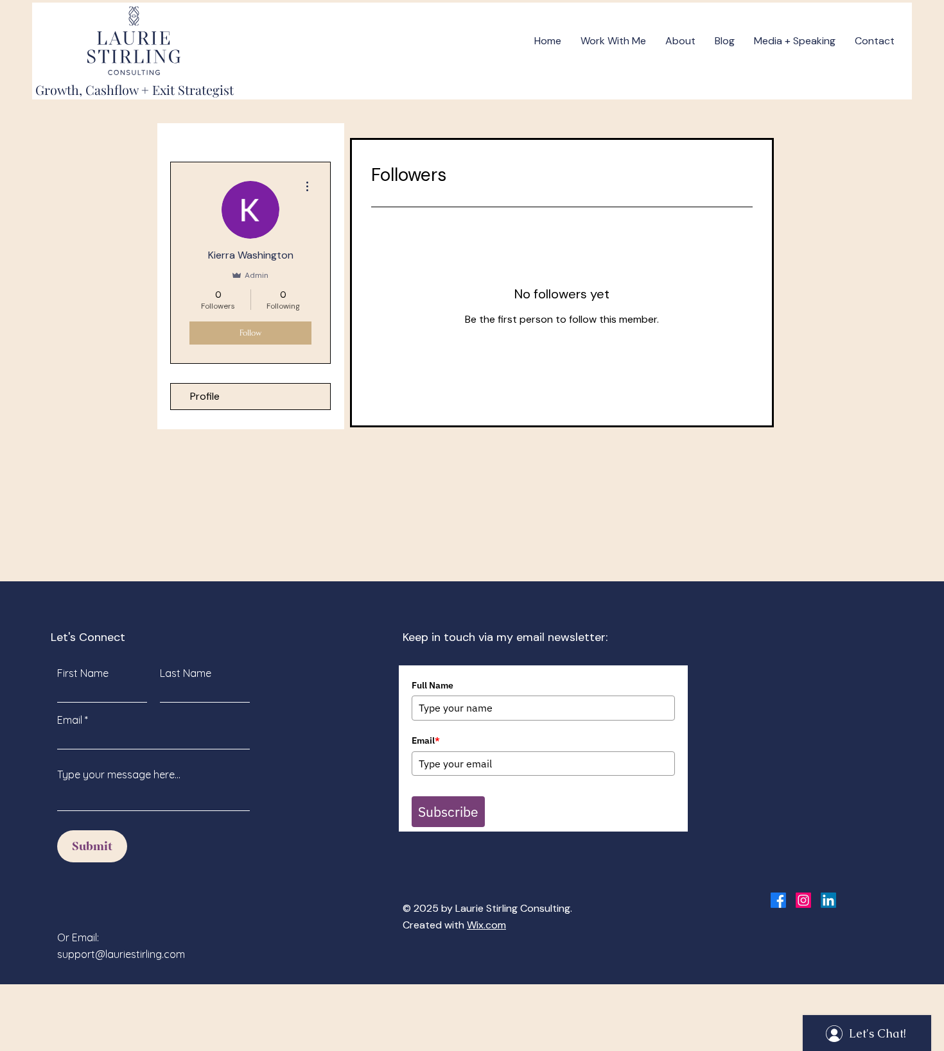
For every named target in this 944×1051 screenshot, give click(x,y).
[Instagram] (803, 900)
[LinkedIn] (828, 900)
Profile (205, 396)
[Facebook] (778, 900)
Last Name (185, 673)
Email (69, 720)
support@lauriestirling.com (121, 954)
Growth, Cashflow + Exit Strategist (134, 89)
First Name (83, 673)
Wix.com (486, 925)
